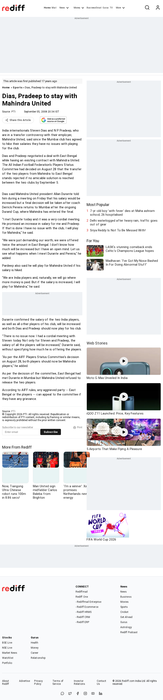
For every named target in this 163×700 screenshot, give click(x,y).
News (62, 7)
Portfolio (7, 663)
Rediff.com (128, 680)
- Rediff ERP (82, 622)
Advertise (24, 680)
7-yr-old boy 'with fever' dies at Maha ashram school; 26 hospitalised (122, 213)
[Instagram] (85, 694)
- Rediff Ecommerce (87, 606)
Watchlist (7, 657)
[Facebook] (77, 694)
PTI (13, 111)
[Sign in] (158, 7)
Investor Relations (79, 682)
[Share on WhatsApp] (62, 694)
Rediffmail (82, 591)
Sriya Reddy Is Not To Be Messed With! (118, 230)
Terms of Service (57, 682)
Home (47, 7)
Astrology (126, 627)
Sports (17, 87)
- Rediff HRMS (83, 612)
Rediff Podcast (129, 632)
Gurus (106, 7)
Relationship (38, 657)
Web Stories (97, 343)
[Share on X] (70, 694)
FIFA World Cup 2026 (101, 539)
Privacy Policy (38, 682)
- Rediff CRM (83, 617)
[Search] (147, 7)
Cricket (124, 612)
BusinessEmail (94, 7)
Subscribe (51, 432)
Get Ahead (126, 617)
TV (111, 7)
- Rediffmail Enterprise (88, 601)
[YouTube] (93, 694)
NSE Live (7, 647)
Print (79, 427)
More (118, 7)
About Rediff (5, 682)
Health (34, 642)
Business (126, 596)
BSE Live (7, 642)
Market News (9, 652)
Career (34, 652)
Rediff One (82, 596)
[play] (123, 361)
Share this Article (20, 120)
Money (77, 7)
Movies (124, 601)
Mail (54, 7)
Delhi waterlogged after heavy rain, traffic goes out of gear (123, 222)
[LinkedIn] (100, 694)
